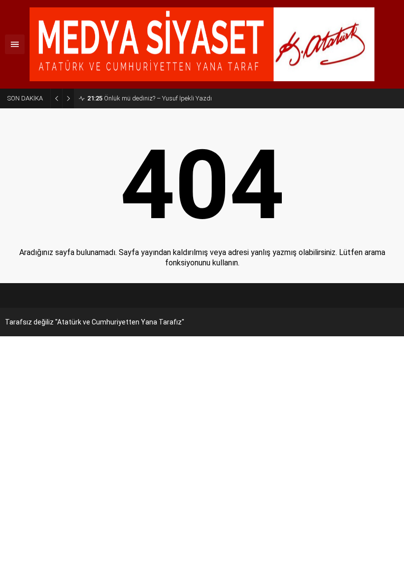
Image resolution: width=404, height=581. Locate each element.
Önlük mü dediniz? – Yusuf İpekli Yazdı (149, 98)
